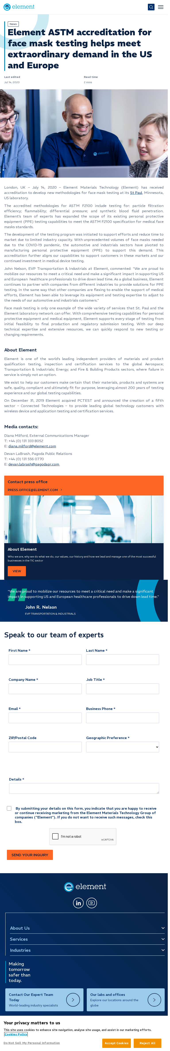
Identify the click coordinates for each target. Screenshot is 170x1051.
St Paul (136, 192)
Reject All (147, 1043)
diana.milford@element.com (32, 446)
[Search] (151, 7)
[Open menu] (160, 7)
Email (13, 708)
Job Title (94, 679)
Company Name (22, 679)
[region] (84, 1033)
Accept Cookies (116, 1043)
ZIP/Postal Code (23, 738)
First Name (18, 650)
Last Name (95, 650)
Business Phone (99, 708)
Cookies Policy (16, 1034)
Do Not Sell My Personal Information (32, 1043)
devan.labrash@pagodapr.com (33, 464)
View (17, 571)
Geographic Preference (106, 738)
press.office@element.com (33, 490)
